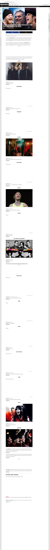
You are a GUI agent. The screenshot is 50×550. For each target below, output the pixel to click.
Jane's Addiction (26, 42)
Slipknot (22, 6)
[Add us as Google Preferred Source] (45, 5)
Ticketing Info (7, 84)
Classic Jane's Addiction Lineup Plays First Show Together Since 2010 (18, 263)
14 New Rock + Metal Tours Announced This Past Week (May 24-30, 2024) (21, 497)
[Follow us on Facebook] (47, 5)
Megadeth (15, 6)
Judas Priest (18, 6)
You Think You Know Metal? (7, 6)
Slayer (11, 6)
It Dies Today (8, 469)
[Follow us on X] (49, 5)
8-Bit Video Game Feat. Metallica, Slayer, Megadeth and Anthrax (31, 6)
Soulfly (11, 40)
